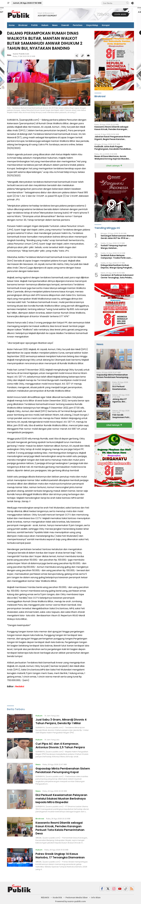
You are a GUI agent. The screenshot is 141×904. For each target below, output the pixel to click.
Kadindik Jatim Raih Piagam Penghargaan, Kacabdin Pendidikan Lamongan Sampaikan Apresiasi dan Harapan (113, 147)
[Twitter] (108, 888)
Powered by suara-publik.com (70, 901)
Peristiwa (77, 25)
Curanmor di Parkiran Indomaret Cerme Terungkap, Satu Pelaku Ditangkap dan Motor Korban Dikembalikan (117, 276)
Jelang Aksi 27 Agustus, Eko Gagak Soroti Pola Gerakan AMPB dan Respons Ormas (122, 400)
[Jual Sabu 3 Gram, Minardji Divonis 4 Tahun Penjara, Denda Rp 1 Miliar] (20, 724)
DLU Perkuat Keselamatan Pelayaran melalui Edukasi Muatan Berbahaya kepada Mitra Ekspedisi (61, 798)
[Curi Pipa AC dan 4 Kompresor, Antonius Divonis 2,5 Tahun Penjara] (20, 748)
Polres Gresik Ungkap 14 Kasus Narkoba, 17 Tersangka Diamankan (60, 855)
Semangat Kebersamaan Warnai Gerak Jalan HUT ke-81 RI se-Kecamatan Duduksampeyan (117, 236)
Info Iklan (96, 897)
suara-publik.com (21, 54)
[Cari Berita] (127, 3)
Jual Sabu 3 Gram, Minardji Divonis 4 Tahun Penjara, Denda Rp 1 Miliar (61, 721)
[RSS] (131, 888)
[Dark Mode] (132, 3)
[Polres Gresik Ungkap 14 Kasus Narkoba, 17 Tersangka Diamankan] (20, 859)
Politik (34, 25)
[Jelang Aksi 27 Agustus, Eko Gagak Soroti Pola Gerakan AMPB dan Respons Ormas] (103, 400)
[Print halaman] (88, 55)
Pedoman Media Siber (77, 897)
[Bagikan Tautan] (77, 55)
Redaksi (19, 686)
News (55, 25)
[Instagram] (114, 888)
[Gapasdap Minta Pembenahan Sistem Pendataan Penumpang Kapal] (20, 774)
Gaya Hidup (92, 25)
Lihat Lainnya (113, 165)
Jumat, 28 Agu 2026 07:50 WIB (27, 3)
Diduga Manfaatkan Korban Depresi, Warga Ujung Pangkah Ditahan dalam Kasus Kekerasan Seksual (117, 266)
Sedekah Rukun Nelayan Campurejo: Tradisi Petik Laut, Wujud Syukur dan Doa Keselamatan (116, 256)
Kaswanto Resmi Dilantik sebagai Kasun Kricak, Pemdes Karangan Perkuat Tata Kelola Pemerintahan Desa (60, 828)
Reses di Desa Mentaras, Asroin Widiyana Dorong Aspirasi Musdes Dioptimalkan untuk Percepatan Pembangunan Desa (111, 157)
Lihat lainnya (113, 425)
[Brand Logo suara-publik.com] (18, 14)
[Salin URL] (82, 55)
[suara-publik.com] (19, 888)
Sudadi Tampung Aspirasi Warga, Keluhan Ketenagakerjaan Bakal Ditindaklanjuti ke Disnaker (114, 246)
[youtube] (119, 888)
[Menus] (8, 3)
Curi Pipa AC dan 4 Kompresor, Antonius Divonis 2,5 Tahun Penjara (60, 745)
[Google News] (125, 888)
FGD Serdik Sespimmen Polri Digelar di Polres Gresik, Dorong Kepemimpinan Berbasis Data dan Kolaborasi (121, 416)
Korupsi (106, 25)
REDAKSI (45, 897)
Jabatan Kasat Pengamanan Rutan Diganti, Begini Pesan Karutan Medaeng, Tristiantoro (112, 137)
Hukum (44, 25)
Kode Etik (57, 897)
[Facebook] (102, 888)
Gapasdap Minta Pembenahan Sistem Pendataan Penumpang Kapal (63, 770)
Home (12, 25)
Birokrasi (22, 25)
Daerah (65, 25)
